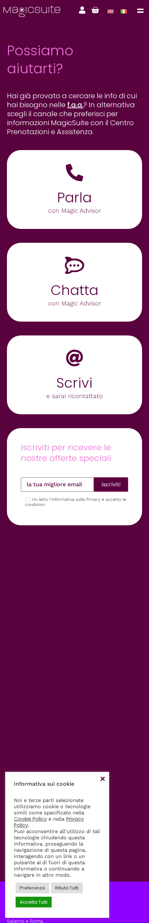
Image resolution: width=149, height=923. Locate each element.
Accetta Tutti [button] (33, 902)
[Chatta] (74, 265)
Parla (74, 197)
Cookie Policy (30, 819)
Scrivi (74, 383)
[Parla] (74, 172)
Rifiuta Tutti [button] (67, 888)
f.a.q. (75, 105)
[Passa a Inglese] (110, 11)
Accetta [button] (102, 779)
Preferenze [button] (32, 888)
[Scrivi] (74, 358)
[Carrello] (95, 10)
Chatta (74, 290)
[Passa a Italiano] (123, 11)
